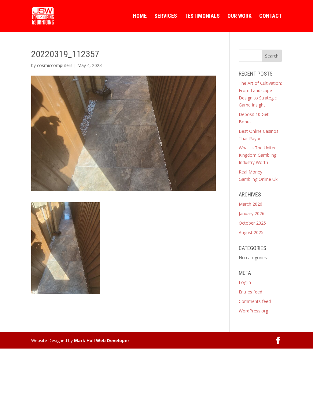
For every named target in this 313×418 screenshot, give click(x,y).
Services (165, 16)
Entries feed (250, 292)
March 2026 (250, 204)
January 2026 (251, 213)
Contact (270, 16)
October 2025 (252, 223)
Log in (245, 282)
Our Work (239, 16)
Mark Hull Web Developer (101, 340)
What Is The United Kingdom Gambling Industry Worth (258, 155)
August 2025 (251, 232)
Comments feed (255, 301)
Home (140, 16)
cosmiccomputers (54, 65)
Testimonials (202, 16)
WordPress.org (253, 311)
